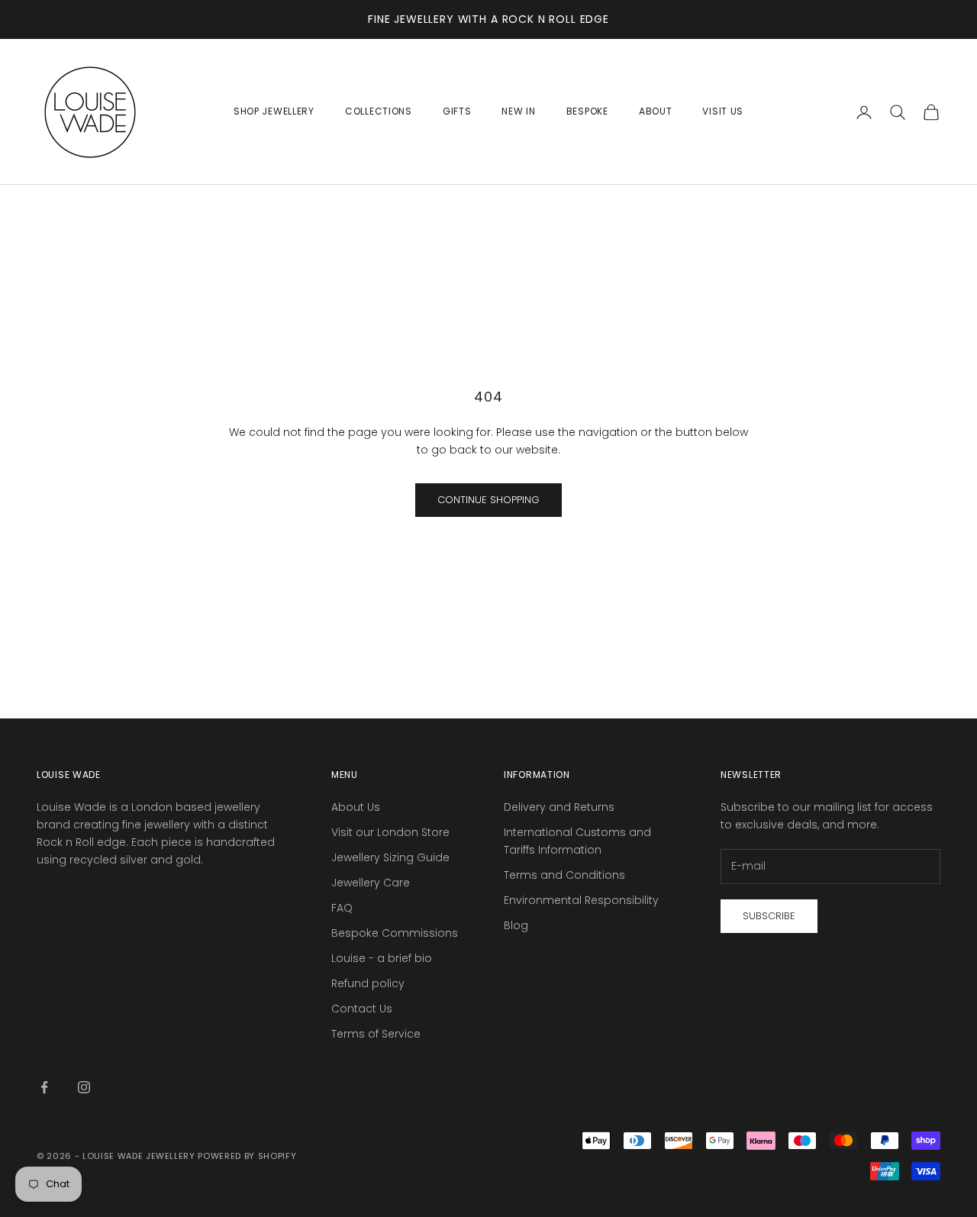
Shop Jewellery (274, 111)
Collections (378, 111)
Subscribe (769, 916)
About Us (355, 807)
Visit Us (722, 111)
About (655, 111)
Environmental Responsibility (581, 900)
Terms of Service (376, 1033)
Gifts (457, 111)
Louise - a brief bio (381, 958)
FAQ (342, 907)
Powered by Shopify (247, 1156)
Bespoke (587, 111)
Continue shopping (488, 499)
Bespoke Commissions (394, 933)
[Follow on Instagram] (84, 1087)
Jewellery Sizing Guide (390, 857)
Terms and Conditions (564, 875)
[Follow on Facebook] (44, 1087)
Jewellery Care (370, 882)
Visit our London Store (390, 832)
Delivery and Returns (559, 807)
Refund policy (368, 983)
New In (518, 111)
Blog (516, 925)
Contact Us (361, 1008)
